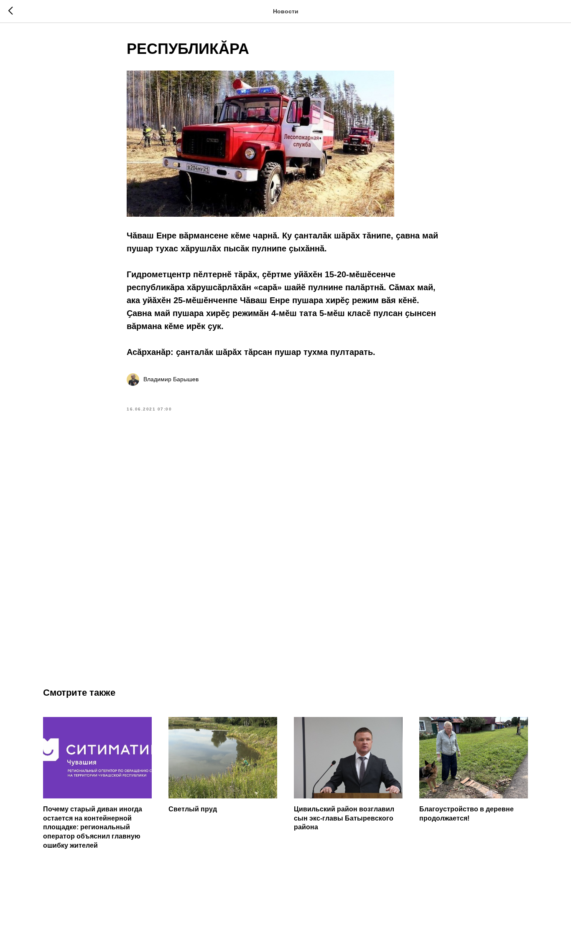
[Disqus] (285, 539)
